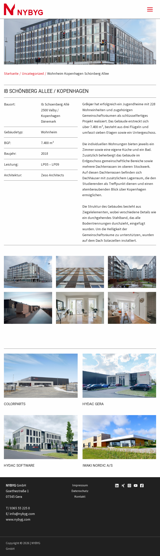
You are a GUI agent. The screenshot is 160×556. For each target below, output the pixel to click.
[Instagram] (129, 485)
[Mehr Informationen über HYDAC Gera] (119, 376)
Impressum (80, 485)
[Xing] (123, 485)
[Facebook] (142, 485)
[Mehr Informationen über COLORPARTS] (41, 376)
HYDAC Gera (93, 404)
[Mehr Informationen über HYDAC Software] (41, 437)
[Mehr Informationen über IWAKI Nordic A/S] (119, 437)
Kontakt (79, 497)
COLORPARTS (14, 404)
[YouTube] (136, 485)
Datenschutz (79, 491)
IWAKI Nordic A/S (98, 465)
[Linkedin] (117, 485)
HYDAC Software (19, 465)
